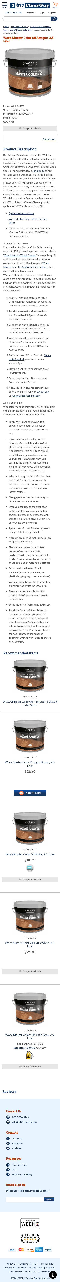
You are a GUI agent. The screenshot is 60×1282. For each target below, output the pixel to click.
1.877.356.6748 (13, 12)
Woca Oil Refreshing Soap (26, 395)
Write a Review (49, 139)
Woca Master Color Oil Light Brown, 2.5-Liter (30, 764)
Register (52, 13)
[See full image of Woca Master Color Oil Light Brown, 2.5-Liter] (30, 736)
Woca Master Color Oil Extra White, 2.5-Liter (30, 944)
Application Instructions (21, 213)
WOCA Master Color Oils (21, 30)
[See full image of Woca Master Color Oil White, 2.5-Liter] (30, 828)
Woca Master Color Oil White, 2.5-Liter (30, 854)
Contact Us (30, 13)
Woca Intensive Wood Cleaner (19, 255)
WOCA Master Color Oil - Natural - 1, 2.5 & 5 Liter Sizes (30, 703)
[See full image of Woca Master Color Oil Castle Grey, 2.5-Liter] (30, 1009)
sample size (38, 170)
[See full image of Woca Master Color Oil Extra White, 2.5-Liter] (30, 917)
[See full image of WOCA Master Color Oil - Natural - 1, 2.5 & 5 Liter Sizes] (30, 676)
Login (41, 13)
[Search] (26, 19)
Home (6, 26)
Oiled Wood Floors (19, 26)
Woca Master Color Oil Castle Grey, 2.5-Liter (30, 1036)
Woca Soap (43, 391)
